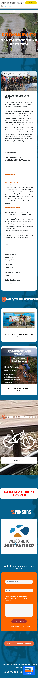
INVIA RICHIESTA (19, 621)
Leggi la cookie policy (9, 6)
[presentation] (1, 555)
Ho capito (31, 2)
